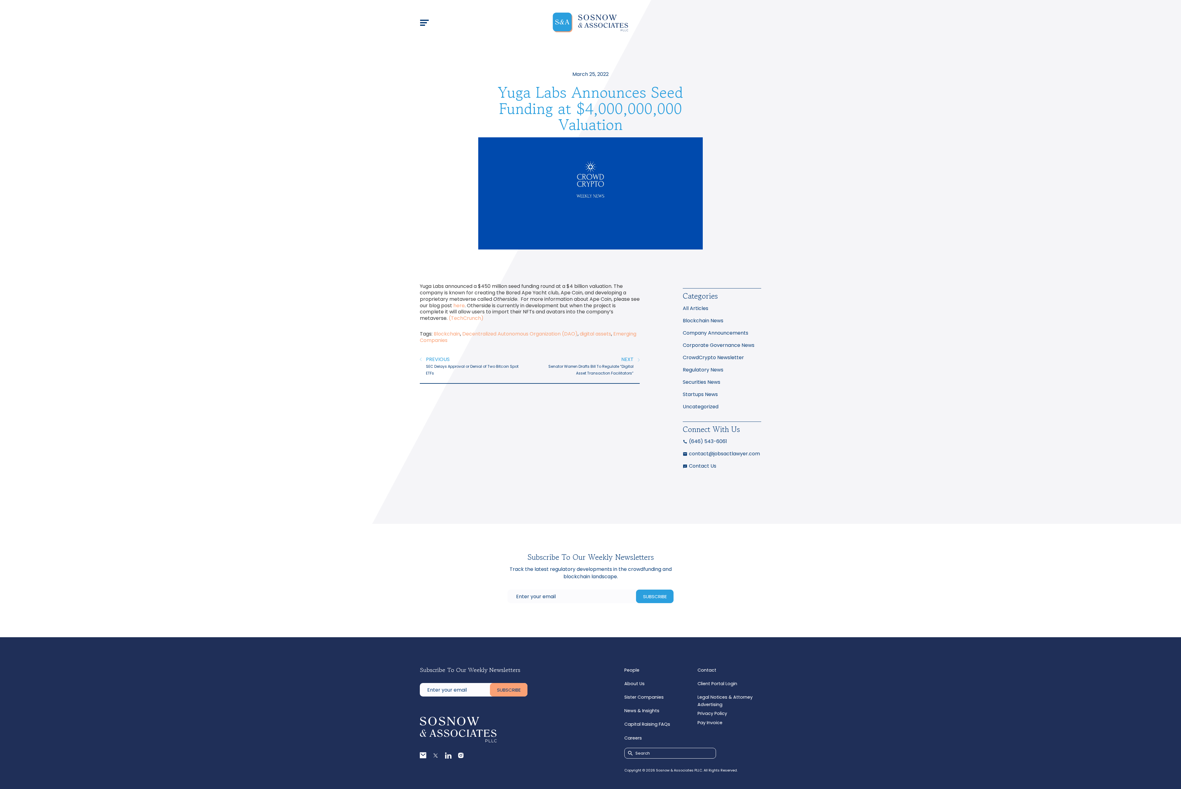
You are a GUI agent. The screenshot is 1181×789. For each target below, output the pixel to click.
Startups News (700, 394)
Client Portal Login (717, 684)
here (459, 305)
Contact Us (702, 465)
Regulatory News (703, 369)
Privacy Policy (712, 713)
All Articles (695, 308)
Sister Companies (644, 697)
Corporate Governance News (718, 345)
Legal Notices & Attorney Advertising (725, 701)
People (631, 670)
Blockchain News (703, 320)
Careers (633, 738)
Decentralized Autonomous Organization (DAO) (520, 333)
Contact (707, 670)
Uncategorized (700, 406)
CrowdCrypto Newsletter (713, 357)
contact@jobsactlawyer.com (724, 453)
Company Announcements (715, 332)
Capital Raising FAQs (647, 724)
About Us (634, 684)
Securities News (701, 382)
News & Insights (641, 711)
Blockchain (447, 333)
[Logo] (590, 22)
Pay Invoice (710, 723)
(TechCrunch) (466, 318)
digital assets (595, 333)
